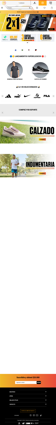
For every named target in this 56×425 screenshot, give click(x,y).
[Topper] (37, 104)
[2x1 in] (22, 50)
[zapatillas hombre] (40, 74)
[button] (25, 31)
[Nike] (27, 104)
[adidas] (8, 104)
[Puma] (17, 104)
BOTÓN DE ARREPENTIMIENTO (28, 410)
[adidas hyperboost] (29, 50)
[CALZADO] (28, 155)
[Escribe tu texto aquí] (19, 423)
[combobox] (19, 8)
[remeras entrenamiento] (14, 74)
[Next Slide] (55, 12)
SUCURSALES (21, 3)
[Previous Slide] (0, 12)
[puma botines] (36, 50)
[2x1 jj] (15, 50)
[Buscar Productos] (30, 8)
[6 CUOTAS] (45, 38)
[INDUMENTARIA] (28, 189)
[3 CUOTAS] (28, 38)
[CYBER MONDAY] (23, 423)
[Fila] (46, 104)
